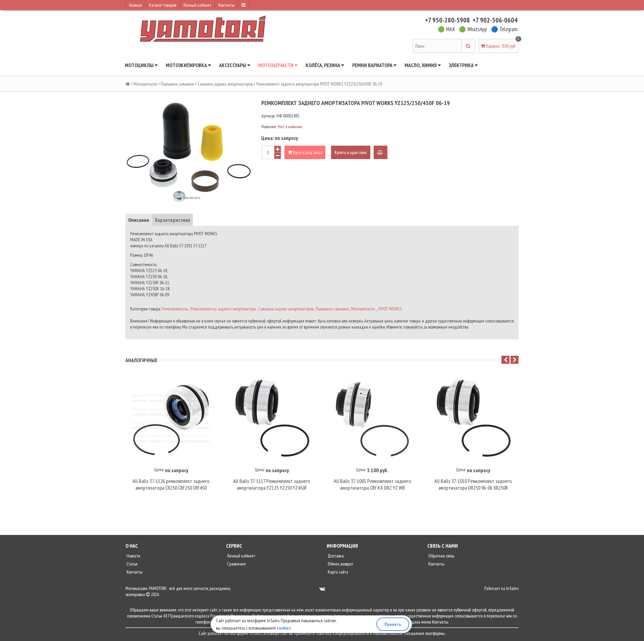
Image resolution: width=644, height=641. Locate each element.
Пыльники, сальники (177, 84)
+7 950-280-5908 (447, 20)
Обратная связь (440, 556)
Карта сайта (337, 572)
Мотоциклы (140, 65)
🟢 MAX (446, 29)
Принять (392, 624)
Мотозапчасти (276, 65)
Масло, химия (421, 65)
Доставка (335, 556)
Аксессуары (233, 65)
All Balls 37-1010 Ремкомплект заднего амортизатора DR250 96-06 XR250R (473, 484)
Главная (135, 5)
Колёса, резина (323, 65)
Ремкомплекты (175, 309)
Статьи (131, 564)
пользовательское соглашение (398, 633)
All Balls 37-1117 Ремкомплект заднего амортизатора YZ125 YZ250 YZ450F (271, 484)
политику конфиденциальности (342, 633)
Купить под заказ (307, 152)
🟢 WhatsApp (473, 29)
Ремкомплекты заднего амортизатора (223, 309)
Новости (132, 556)
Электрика (462, 65)
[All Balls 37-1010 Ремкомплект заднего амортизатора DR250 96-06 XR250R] (473, 418)
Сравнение (236, 564)
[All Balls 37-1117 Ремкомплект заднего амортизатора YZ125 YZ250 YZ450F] (271, 418)
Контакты (226, 5)
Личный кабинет (197, 5)
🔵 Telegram (504, 29)
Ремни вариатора (372, 65)
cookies (284, 628)
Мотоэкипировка (187, 65)
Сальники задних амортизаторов (225, 84)
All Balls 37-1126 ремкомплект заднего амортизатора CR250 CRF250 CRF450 (171, 484)
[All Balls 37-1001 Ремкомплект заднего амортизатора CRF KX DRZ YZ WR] (372, 418)
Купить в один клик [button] (350, 152)
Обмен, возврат (340, 564)
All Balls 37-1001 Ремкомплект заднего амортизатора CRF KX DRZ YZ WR (372, 484)
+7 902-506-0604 (495, 20)
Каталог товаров (162, 5)
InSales (512, 588)
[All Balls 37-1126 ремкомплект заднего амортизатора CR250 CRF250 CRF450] (171, 418)
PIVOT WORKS (389, 309)
